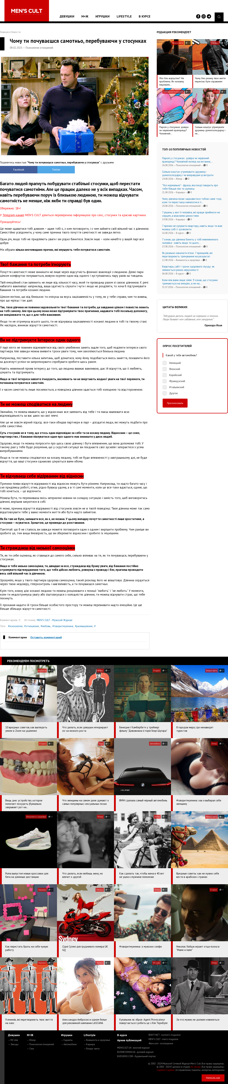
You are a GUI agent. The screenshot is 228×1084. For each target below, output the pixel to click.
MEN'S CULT (163, 1039)
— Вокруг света (92, 1048)
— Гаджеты (67, 1040)
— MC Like (13, 1040)
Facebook (18, 169)
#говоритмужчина (62, 626)
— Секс (30, 1048)
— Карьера (89, 1044)
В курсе (144, 16)
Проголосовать (175, 403)
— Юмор (31, 1040)
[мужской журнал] (26, 11)
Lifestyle (124, 16)
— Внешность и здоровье (97, 1040)
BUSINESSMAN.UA (135, 1052)
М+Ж (84, 16)
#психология (15, 626)
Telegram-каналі (13, 215)
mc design (196, 1066)
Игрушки (102, 16)
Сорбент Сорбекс (166, 1070)
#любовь (46, 626)
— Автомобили (69, 1044)
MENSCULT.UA (133, 1047)
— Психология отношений (40, 1044)
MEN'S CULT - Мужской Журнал (54, 620)
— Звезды (13, 1044)
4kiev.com (161, 1043)
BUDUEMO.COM (136, 1056)
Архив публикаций (129, 1040)
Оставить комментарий (46, 637)
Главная (4, 32)
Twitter (56, 169)
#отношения (31, 626)
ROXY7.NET (165, 1034)
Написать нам (213, 1077)
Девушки (67, 16)
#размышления (83, 626)
